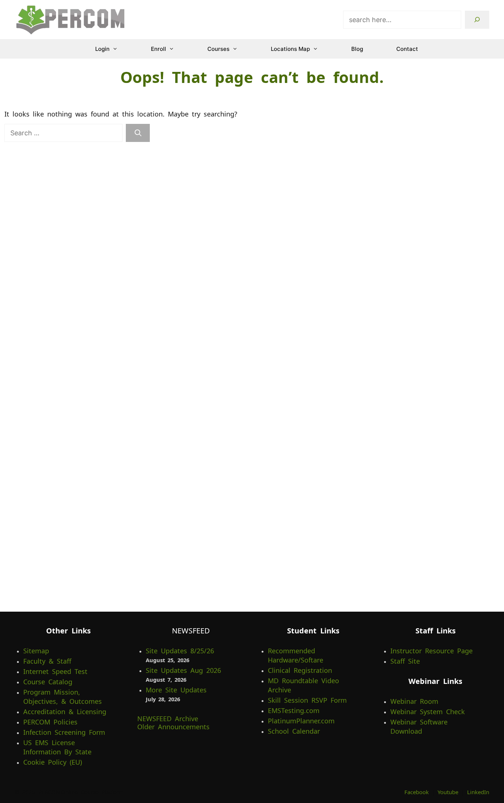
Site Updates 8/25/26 (180, 650)
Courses (218, 48)
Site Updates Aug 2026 (183, 670)
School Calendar (294, 731)
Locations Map (290, 48)
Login (102, 48)
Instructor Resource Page (431, 650)
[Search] (477, 20)
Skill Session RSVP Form (307, 700)
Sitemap (36, 650)
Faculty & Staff (47, 661)
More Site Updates (176, 689)
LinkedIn (478, 792)
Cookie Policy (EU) (52, 762)
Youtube (448, 792)
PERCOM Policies (50, 722)
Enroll (158, 48)
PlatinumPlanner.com (301, 720)
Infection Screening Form (64, 732)
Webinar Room (414, 701)
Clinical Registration (300, 670)
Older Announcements (173, 726)
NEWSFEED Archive (167, 718)
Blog (357, 48)
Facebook (416, 792)
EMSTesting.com (294, 710)
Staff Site (405, 661)
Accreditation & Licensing (64, 711)
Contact (407, 48)
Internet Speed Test (55, 671)
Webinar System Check (427, 711)
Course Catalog (47, 681)
